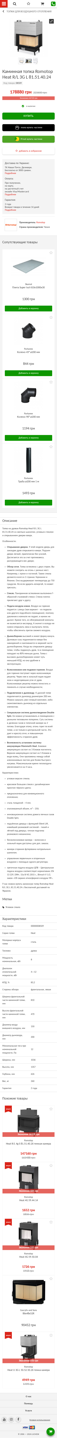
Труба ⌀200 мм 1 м (28, 481)
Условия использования (39, 1420)
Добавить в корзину (29, 308)
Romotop (40, 222)
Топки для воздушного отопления (29, 11)
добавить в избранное (30, 151)
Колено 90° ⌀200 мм (28, 417)
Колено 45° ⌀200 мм (28, 352)
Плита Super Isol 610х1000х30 (28, 287)
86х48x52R (28, 1313)
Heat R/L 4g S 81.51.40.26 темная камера (28, 1143)
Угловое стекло (13, 907)
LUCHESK (35, 1434)
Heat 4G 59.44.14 (28, 1200)
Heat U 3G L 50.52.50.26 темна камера (28, 1370)
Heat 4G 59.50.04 (28, 1257)
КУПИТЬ (28, 116)
